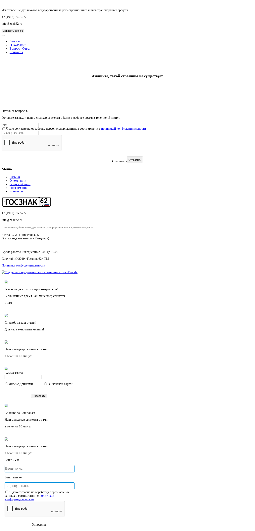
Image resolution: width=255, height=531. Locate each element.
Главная (15, 41)
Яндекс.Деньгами (21, 384)
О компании (18, 45)
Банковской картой (60, 384)
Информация (18, 187)
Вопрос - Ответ (20, 48)
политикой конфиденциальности (123, 128)
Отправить (119, 161)
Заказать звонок (13, 30)
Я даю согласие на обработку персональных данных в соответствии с (76, 128)
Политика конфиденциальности (23, 265)
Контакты (16, 52)
